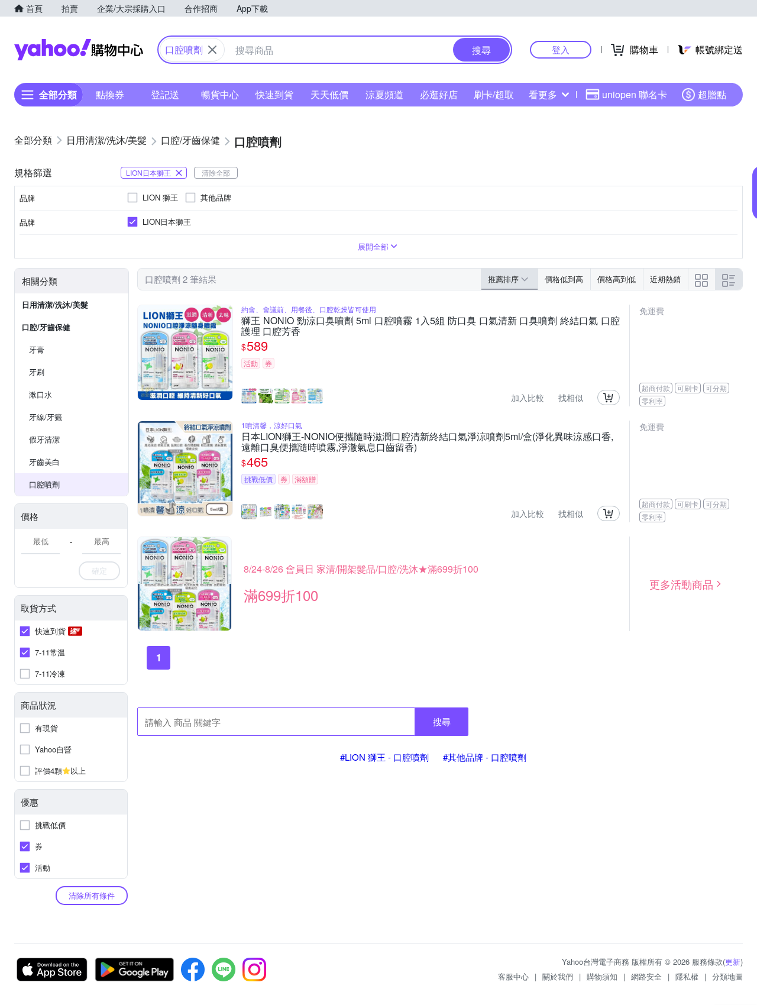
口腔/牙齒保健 (46, 326)
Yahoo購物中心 (78, 49)
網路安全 (646, 976)
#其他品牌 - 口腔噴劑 (484, 757)
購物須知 (602, 976)
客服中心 (513, 976)
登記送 (165, 94)
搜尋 (442, 721)
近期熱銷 (665, 279)
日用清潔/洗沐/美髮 (55, 304)
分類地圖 (727, 976)
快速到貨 (274, 94)
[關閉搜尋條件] (212, 50)
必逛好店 (439, 94)
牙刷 (36, 371)
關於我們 (557, 976)
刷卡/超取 (494, 94)
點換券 (110, 94)
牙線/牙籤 (45, 416)
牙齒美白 (44, 461)
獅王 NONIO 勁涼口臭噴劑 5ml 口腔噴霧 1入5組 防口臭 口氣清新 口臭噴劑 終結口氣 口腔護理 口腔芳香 (430, 326)
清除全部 (216, 172)
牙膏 (36, 349)
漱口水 (40, 394)
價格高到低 (616, 279)
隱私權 (686, 976)
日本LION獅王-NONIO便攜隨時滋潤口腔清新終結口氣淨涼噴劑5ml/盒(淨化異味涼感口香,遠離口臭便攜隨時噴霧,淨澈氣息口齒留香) (427, 442)
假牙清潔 (44, 439)
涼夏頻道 (384, 94)
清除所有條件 (92, 895)
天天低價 (329, 94)
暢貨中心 (220, 94)
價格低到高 (564, 279)
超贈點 (712, 94)
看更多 (543, 94)
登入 (561, 49)
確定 (99, 570)
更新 (732, 961)
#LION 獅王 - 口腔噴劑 (384, 757)
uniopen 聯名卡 (634, 94)
